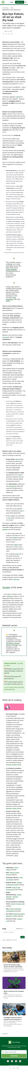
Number (6, 587)
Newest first (19, 928)
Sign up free (19, 2)
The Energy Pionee (12, 643)
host (14, 669)
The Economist (11, 298)
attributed (10, 596)
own (21, 511)
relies (17, 459)
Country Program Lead (17, 904)
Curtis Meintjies (11, 269)
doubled (4, 529)
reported (5, 337)
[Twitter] (8, 1061)
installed (15, 537)
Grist (15, 855)
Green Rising (5, 8)
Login (11, 2)
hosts (16, 554)
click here (16, 579)
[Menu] (26, 2)
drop (19, 475)
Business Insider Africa (14, 808)
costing (18, 97)
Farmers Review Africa (14, 764)
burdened (12, 486)
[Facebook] (16, 1061)
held (9, 684)
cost (9, 518)
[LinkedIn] (12, 1061)
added (16, 545)
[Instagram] (20, 1061)
